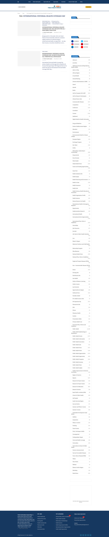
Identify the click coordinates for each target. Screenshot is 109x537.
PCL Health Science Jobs (81, 298)
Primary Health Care (81, 321)
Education (81, 129)
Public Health (81, 329)
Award (81, 84)
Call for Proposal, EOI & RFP (81, 93)
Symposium (81, 419)
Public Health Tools (81, 365)
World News (81, 473)
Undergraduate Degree (81, 437)
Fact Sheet (81, 145)
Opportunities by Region (81, 290)
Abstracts (81, 60)
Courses (81, 113)
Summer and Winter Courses (81, 406)
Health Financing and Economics (81, 179)
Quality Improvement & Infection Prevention (80, 371)
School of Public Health (73, 1)
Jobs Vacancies (81, 228)
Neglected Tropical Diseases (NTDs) (81, 261)
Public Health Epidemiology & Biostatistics (80, 332)
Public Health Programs (81, 359)
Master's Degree (81, 241)
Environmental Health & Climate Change (80, 135)
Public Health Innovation (81, 341)
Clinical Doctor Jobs (81, 99)
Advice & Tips (81, 70)
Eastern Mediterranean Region (81, 126)
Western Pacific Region (81, 467)
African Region (81, 73)
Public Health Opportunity (81, 356)
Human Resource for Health (81, 201)
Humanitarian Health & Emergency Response (80, 204)
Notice (81, 1)
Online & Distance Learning (81, 281)
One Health (81, 278)
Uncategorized (81, 434)
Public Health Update (36, 1)
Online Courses (81, 284)
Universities (81, 443)
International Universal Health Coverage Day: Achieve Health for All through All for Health (53, 55)
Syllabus (81, 417)
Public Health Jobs (81, 344)
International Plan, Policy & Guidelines (80, 222)
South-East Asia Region (81, 401)
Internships (81, 225)
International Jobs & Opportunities (81, 217)
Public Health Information (81, 339)
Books (81, 90)
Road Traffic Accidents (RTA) (81, 392)
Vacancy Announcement (81, 450)
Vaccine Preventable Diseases (81, 453)
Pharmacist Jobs (81, 304)
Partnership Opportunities (79, 520)
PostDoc (81, 316)
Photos (81, 310)
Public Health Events (81, 336)
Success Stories (81, 404)
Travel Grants (81, 428)
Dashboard (81, 116)
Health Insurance (81, 185)
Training (81, 425)
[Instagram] (86, 535)
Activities (81, 62)
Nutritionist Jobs (81, 275)
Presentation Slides (81, 319)
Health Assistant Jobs (81, 173)
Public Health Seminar (81, 362)
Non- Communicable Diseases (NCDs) (81, 265)
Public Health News (81, 347)
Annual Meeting (81, 78)
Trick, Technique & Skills (81, 431)
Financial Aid (81, 155)
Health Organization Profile (81, 195)
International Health (81, 214)
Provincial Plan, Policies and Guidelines (80, 325)
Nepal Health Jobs (47, 1)
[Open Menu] (18, 1)
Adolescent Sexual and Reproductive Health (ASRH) (80, 66)
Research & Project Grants (81, 380)
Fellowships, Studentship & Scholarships (80, 151)
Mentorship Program (81, 248)
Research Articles (81, 389)
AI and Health (81, 75)
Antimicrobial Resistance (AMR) (81, 81)
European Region (81, 139)
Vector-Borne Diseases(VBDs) (81, 455)
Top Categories (59, 514)
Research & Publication (81, 386)
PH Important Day (81, 301)
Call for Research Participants (81, 96)
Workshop (81, 470)
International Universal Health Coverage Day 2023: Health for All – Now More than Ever (54, 29)
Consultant (81, 110)
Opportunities (55, 1)
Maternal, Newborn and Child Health (81, 244)
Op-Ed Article (81, 287)
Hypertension (81, 208)
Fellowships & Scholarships (61, 520)
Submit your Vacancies (79, 518)
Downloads (63, 1)
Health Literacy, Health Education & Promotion (80, 192)
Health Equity (81, 176)
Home (29, 1)
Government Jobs (41, 529)
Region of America (81, 375)
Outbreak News (81, 292)
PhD (81, 307)
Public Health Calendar (60, 518)
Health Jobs (81, 188)
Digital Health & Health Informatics (81, 119)
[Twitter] (83, 535)
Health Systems (81, 198)
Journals (81, 231)
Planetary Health (81, 313)
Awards (81, 87)
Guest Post (81, 170)
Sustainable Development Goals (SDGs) (80, 413)
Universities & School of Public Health (80, 446)
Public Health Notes (81, 350)
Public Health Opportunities (81, 353)
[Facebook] (81, 535)
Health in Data (81, 182)
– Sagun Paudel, (21, 528)
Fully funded (81, 160)
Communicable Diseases (81, 101)
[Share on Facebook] (50, 45)
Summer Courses (81, 409)
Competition (81, 104)
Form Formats (81, 158)
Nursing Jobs (81, 272)
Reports (81, 378)
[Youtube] (88, 535)
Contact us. (31, 535)
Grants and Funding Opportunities (81, 166)
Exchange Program (81, 142)
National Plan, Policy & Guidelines (81, 257)
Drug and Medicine (81, 123)
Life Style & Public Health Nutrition (81, 234)
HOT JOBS (39, 514)
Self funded (81, 398)
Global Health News (81, 163)
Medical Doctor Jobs (41, 518)
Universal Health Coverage (81, 440)
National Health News (81, 254)
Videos (81, 458)
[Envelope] (90, 535)
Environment (81, 132)
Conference (81, 107)
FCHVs (81, 148)
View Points (81, 461)
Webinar (81, 464)
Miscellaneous (81, 251)
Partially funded (81, 295)
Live (81, 238)
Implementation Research (81, 211)
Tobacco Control (81, 422)
